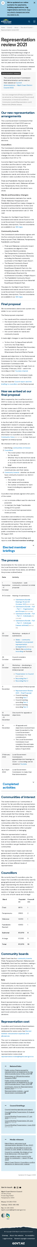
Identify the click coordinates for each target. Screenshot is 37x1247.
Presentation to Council (25, 674)
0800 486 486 (13, 1205)
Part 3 (25, 707)
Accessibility (29, 1235)
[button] (33, 546)
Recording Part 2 (22, 681)
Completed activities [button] (11, 785)
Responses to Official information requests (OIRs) (17, 1077)
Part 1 (25, 698)
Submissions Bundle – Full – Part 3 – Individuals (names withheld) (25, 623)
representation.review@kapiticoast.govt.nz (17, 1056)
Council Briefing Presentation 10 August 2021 (19, 1113)
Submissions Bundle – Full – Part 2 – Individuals (25, 615)
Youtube (23, 764)
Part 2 (25, 702)
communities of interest (22, 448)
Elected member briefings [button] (14, 549)
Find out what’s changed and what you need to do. (18, 12)
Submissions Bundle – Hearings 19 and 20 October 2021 (24, 602)
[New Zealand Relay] (7, 1216)
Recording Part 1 (22, 678)
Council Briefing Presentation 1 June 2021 (20, 1125)
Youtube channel (21, 371)
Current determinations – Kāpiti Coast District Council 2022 (18, 85)
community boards (24, 958)
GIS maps (19, 227)
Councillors (24, 100)
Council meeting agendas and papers (19, 1109)
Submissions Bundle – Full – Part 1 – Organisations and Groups (25, 609)
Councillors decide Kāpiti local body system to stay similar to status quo (18, 1149)
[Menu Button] (34, 21)
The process (29, 97)
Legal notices (7, 1239)
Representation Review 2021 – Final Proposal (24, 692)
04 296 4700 (11, 1202)
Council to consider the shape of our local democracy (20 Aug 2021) (18, 1153)
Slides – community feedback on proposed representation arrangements (24, 643)
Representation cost (24, 102)
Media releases (17, 104)
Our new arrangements (10, 95)
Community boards (9, 102)
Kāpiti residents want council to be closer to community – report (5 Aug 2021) (19, 1158)
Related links (6, 104)
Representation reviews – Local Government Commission (16, 1092)
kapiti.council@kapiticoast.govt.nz (13, 1210)
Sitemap (5, 1235)
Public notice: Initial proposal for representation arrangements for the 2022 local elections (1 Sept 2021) (19, 1082)
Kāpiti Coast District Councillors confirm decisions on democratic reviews (20, 1163)
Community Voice (7, 437)
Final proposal (23, 95)
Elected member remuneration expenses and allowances (16, 1033)
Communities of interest (10, 100)
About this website (16, 1235)
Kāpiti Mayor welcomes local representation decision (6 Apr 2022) (19, 1144)
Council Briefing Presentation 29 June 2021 (19, 1122)
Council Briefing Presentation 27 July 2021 (18, 1117)
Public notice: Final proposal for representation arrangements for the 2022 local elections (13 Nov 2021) (19, 1072)
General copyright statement (24, 1239)
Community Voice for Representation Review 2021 (19, 1088)
